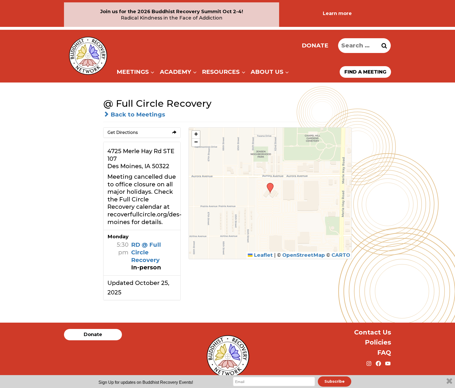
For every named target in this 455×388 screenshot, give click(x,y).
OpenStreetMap (303, 255)
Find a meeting (365, 72)
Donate (315, 45)
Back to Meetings (137, 114)
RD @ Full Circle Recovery (146, 252)
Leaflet (263, 255)
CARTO (341, 255)
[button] (268, 184)
